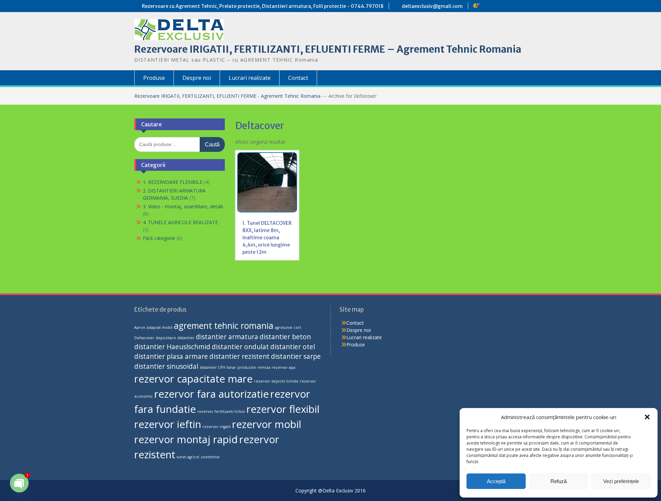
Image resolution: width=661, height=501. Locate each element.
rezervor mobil (266, 424)
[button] (647, 417)
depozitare (166, 337)
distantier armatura (227, 336)
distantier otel (292, 346)
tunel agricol (188, 457)
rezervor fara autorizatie (211, 394)
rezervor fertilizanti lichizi (221, 411)
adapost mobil (159, 327)
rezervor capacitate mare (193, 379)
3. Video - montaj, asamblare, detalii (183, 206)
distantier (186, 337)
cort (297, 327)
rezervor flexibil (282, 409)
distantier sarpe (296, 356)
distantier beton (285, 336)
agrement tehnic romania (223, 325)
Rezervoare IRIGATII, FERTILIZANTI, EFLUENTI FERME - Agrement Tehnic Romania (228, 96)
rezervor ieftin (167, 424)
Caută (212, 144)
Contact (298, 78)
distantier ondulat (240, 346)
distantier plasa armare (171, 356)
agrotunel (283, 327)
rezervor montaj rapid (186, 439)
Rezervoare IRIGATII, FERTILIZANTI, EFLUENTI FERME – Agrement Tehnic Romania (327, 49)
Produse (154, 78)
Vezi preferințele (621, 481)
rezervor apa (283, 367)
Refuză (558, 481)
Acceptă (496, 481)
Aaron (139, 327)
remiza (263, 367)
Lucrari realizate (250, 78)
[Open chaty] (19, 483)
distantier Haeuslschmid (172, 346)
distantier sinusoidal (166, 366)
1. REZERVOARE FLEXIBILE (172, 182)
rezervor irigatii (216, 426)
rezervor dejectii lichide (276, 381)
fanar (231, 367)
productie (247, 367)
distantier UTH (212, 367)
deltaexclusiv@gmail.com (432, 6)
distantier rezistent (239, 356)
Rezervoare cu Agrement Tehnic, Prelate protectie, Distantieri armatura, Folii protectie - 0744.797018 (263, 6)
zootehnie (210, 457)
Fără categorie (159, 238)
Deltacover (144, 337)
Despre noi (196, 78)
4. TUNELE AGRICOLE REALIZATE (180, 222)
